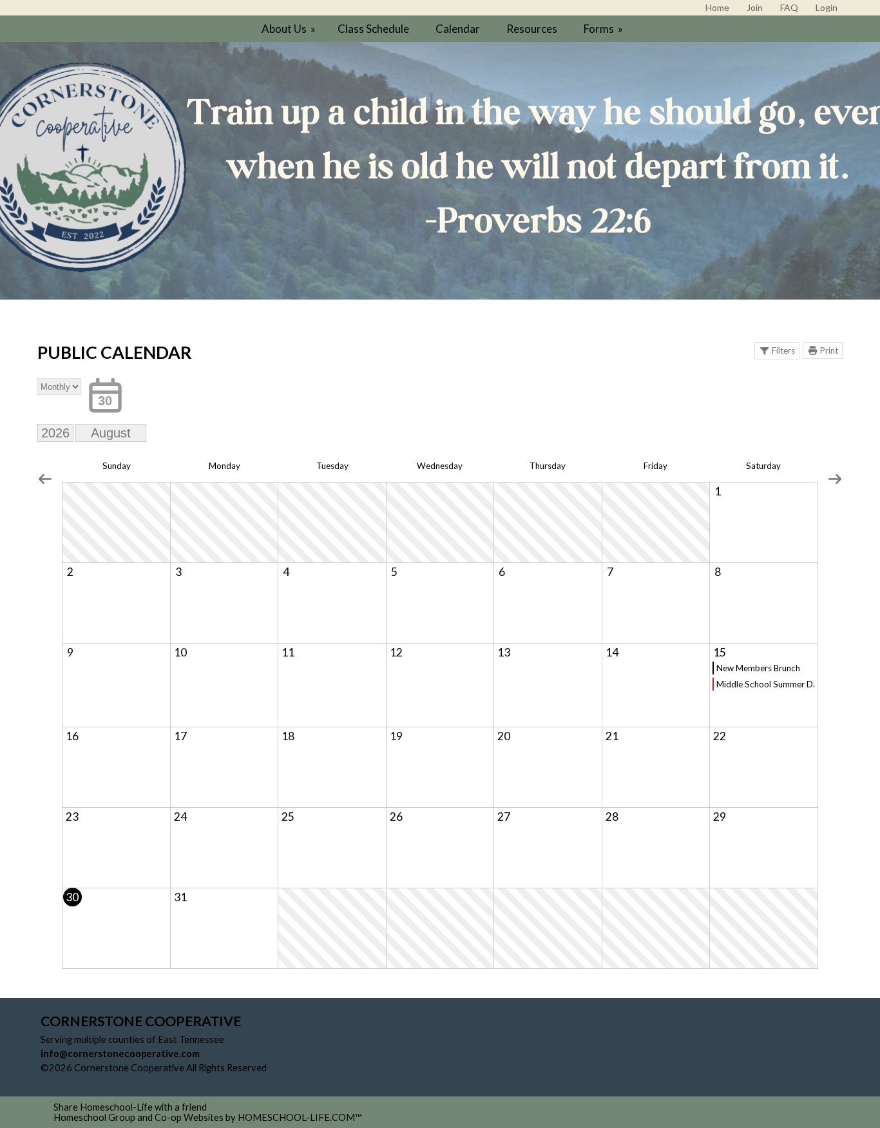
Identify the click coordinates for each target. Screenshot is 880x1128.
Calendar (457, 28)
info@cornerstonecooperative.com (120, 1053)
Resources (531, 28)
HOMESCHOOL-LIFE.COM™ (300, 1117)
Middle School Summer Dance (765, 684)
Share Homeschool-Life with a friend (130, 1107)
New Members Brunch (758, 668)
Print (829, 350)
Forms (604, 28)
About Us (290, 28)
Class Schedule (373, 28)
